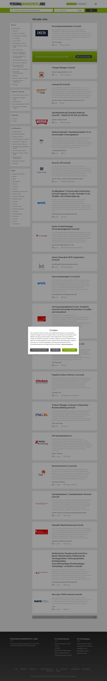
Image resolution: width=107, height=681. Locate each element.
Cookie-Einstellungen (39, 350)
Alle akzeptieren (69, 350)
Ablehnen (55, 350)
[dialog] (53, 340)
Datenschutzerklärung (67, 344)
